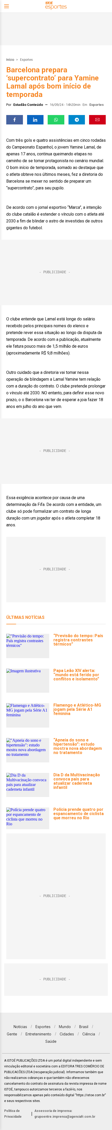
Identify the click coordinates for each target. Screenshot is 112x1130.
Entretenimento (38, 1034)
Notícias (20, 1026)
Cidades (67, 1034)
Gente (12, 1034)
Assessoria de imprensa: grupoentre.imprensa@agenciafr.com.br (64, 1113)
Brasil (83, 1026)
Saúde (51, 1041)
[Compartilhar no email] (97, 119)
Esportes (26, 60)
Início (10, 60)
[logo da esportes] (56, 6)
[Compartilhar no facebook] (14, 119)
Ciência (88, 1034)
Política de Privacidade (13, 1113)
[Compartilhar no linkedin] (35, 119)
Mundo (65, 1026)
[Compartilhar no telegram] (77, 119)
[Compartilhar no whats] (56, 119)
